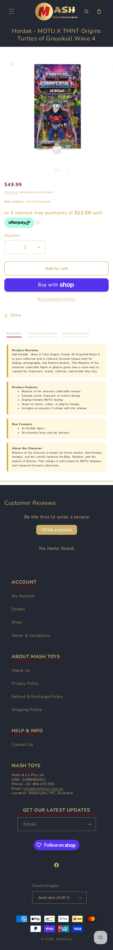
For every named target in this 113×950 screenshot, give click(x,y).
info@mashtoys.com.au (43, 788)
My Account (23, 596)
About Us (21, 670)
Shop (17, 622)
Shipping (11, 192)
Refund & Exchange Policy (37, 696)
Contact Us (22, 744)
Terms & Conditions (31, 635)
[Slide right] (69, 170)
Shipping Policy (27, 709)
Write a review (56, 530)
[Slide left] (43, 170)
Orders (18, 609)
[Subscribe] (89, 824)
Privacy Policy (25, 683)
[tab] (14, 334)
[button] (11, 11)
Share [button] (15, 315)
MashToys (64, 939)
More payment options (56, 299)
